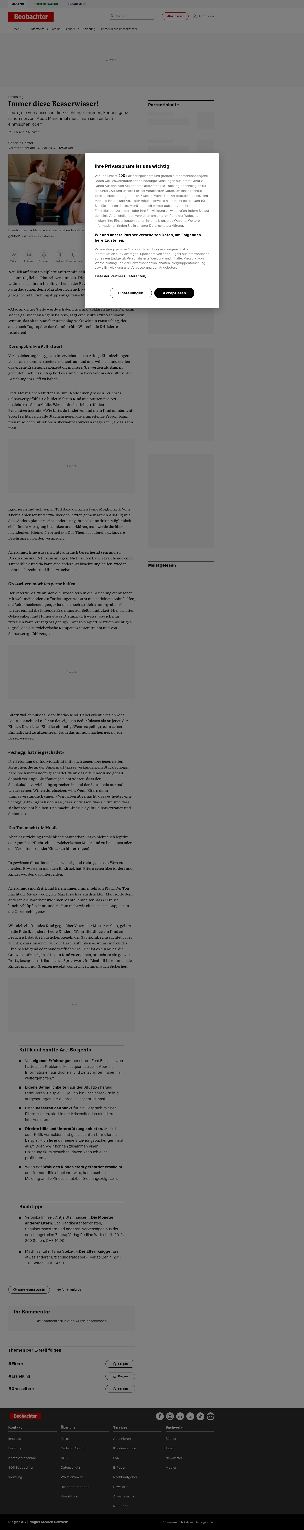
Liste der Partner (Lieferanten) (121, 276)
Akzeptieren (174, 293)
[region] (152, 230)
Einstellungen (130, 293)
